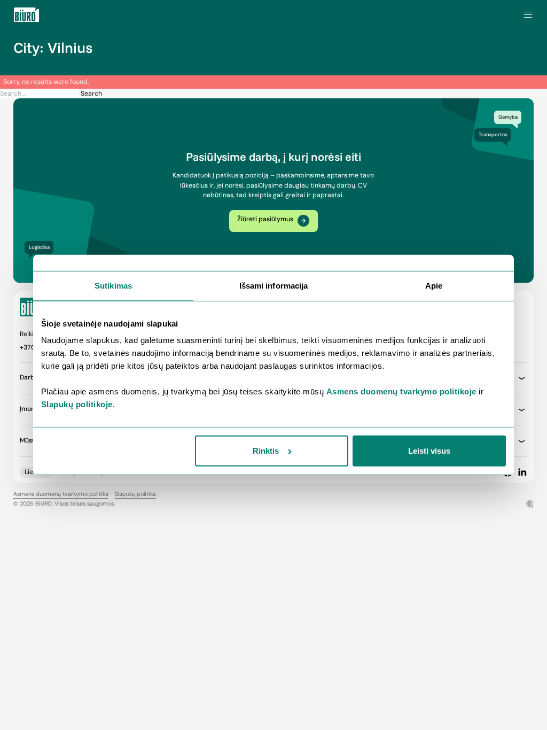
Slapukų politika (135, 494)
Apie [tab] (433, 285)
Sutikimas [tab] (113, 285)
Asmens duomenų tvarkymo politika (60, 494)
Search (91, 93)
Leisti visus (429, 450)
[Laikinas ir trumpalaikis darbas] (26, 14)
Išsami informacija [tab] (273, 285)
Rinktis (266, 450)
